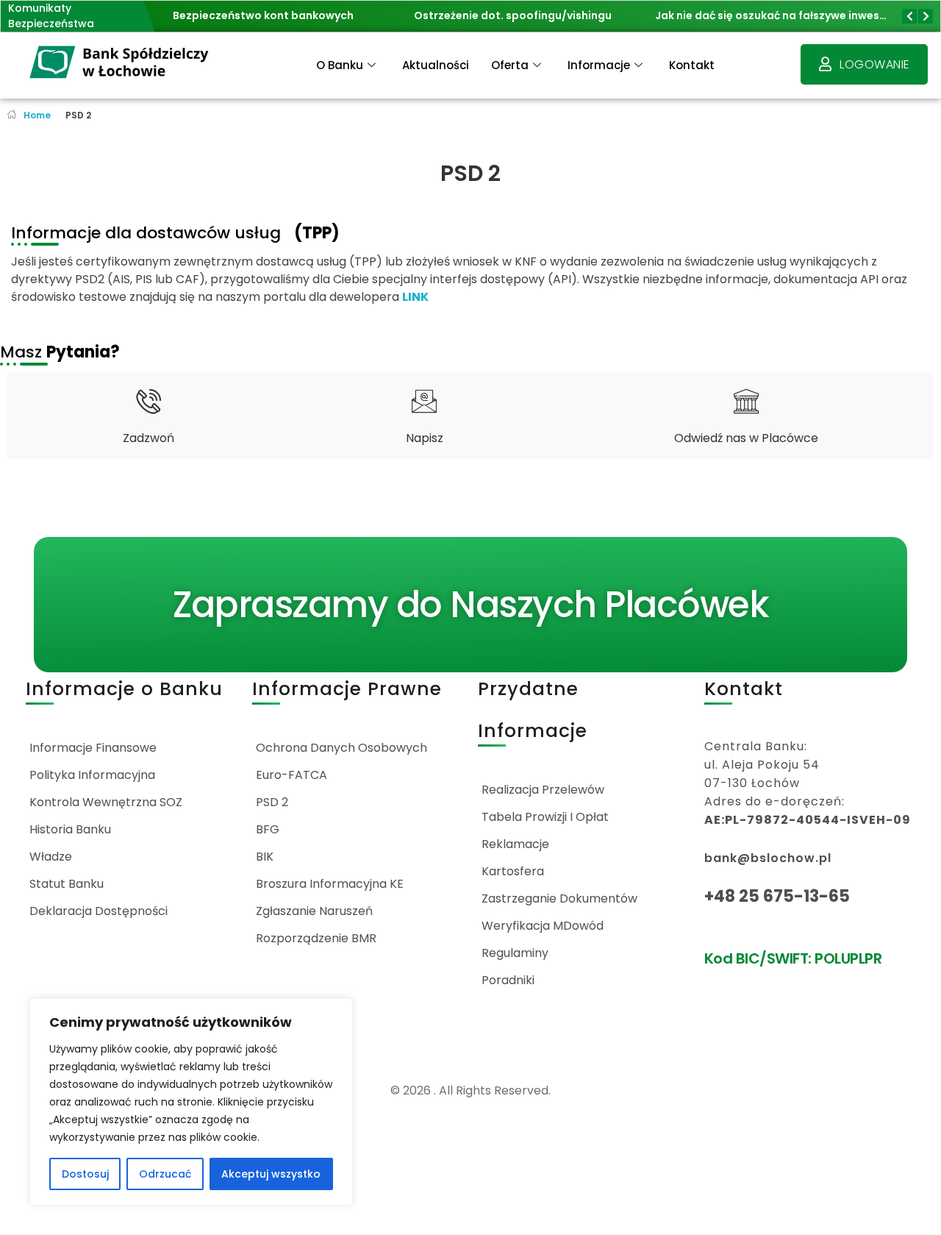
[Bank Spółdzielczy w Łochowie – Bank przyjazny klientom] (120, 63)
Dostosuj (85, 1174)
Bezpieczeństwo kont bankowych (263, 15)
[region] (191, 1102)
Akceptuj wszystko (271, 1174)
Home (37, 115)
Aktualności (435, 65)
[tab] (148, 416)
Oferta (510, 65)
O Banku (339, 65)
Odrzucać (165, 1174)
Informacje (599, 65)
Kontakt (692, 65)
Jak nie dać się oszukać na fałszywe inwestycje (780, 15)
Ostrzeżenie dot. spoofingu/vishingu (513, 15)
